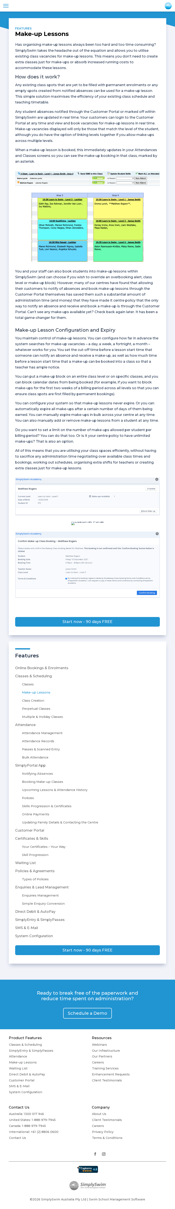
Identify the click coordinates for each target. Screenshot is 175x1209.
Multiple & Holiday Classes (42, 717)
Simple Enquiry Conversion (43, 904)
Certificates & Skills (31, 838)
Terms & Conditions (107, 1138)
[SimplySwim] (168, 5)
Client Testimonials (107, 1080)
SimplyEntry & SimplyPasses (40, 920)
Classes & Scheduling (33, 676)
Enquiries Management (40, 895)
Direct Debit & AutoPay (35, 912)
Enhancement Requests (111, 1074)
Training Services (105, 1068)
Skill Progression (35, 855)
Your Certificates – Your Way (44, 847)
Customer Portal (29, 830)
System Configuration (34, 936)
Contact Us (17, 1138)
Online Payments (35, 814)
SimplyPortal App (30, 765)
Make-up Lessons (36, 692)
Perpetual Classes (36, 709)
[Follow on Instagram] (103, 1154)
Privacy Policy (103, 1132)
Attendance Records (38, 741)
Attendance (25, 725)
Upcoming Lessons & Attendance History (55, 790)
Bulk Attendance (35, 757)
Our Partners (102, 1056)
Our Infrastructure (106, 1051)
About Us (99, 1114)
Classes (28, 684)
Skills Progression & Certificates (46, 806)
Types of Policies (35, 879)
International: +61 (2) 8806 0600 (33, 1132)
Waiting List (25, 863)
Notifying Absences (37, 774)
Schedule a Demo (87, 1013)
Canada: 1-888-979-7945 (27, 1126)
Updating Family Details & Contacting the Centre (60, 822)
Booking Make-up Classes (42, 782)
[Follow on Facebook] (95, 1154)
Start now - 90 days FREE (87, 950)
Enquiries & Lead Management (42, 887)
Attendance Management (42, 733)
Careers (98, 1062)
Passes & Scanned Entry (41, 749)
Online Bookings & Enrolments (41, 668)
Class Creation (33, 700)
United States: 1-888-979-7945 (32, 1120)
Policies (28, 798)
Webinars (99, 1045)
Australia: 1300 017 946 (26, 1114)
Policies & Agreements (35, 871)
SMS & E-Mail (26, 928)
